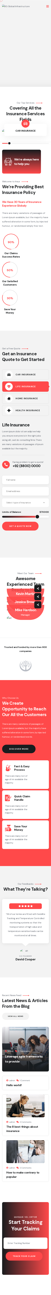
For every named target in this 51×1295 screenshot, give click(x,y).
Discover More (18, 749)
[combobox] (25, 502)
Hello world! (14, 1085)
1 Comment (25, 1080)
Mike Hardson (25, 610)
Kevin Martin (25, 594)
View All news (15, 1016)
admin (11, 1051)
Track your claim (24, 1256)
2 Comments (24, 1051)
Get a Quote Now (20, 526)
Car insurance (25, 130)
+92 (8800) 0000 (27, 466)
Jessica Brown (26, 602)
